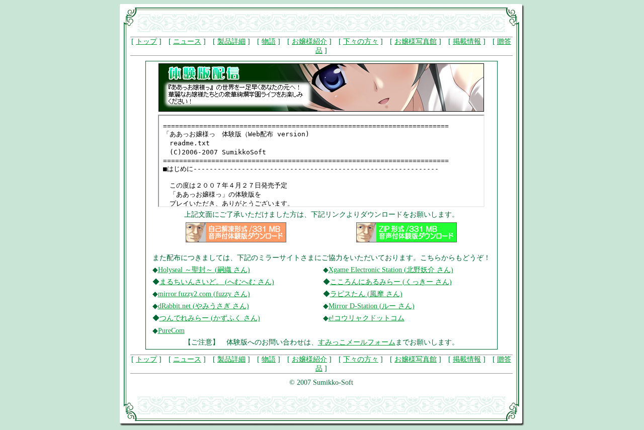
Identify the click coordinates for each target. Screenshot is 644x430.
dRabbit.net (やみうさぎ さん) (203, 306)
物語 (269, 41)
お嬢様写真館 (415, 41)
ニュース (187, 41)
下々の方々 (360, 41)
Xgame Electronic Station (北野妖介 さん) (391, 270)
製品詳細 (231, 41)
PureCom (171, 330)
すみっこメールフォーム (356, 342)
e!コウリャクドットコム (367, 318)
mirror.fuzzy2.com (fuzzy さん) (204, 294)
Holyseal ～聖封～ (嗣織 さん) (204, 270)
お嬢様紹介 (309, 41)
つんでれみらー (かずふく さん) (209, 318)
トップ (146, 41)
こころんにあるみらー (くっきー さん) (391, 282)
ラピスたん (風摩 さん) (366, 294)
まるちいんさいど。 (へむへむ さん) (216, 282)
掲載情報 (467, 41)
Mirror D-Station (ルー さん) (372, 306)
